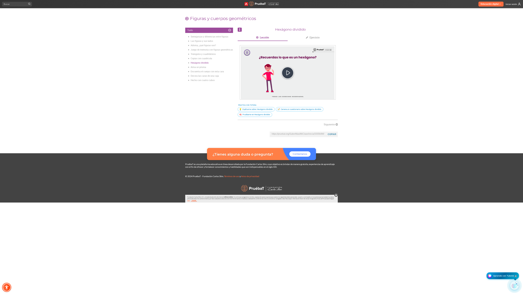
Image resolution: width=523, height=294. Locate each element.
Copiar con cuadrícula (201, 58)
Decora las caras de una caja (205, 75)
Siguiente (330, 124)
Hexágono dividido (200, 62)
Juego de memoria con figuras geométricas (212, 49)
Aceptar (194, 200)
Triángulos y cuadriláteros (203, 54)
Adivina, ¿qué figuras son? (203, 45)
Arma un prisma (198, 67)
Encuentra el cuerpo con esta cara (207, 71)
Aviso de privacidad (250, 176)
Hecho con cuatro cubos (203, 80)
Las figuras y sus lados (202, 40)
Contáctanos (300, 154)
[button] (7, 287)
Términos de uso (231, 176)
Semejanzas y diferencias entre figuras (209, 36)
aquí (188, 200)
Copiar (332, 134)
